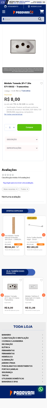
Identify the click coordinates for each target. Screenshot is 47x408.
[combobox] (23, 20)
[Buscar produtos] (40, 19)
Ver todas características (13, 114)
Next (43, 235)
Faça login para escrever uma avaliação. (18, 183)
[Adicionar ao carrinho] (29, 127)
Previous (3, 235)
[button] (2, 295)
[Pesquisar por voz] (3, 20)
